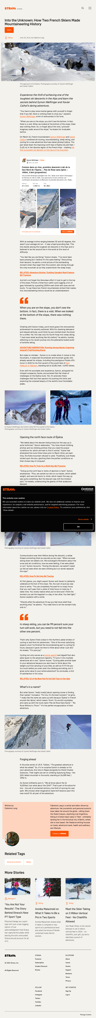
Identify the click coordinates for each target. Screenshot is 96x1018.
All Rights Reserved (11, 970)
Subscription (39, 963)
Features (38, 959)
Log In (68, 995)
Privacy (68, 981)
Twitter (37, 998)
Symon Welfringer (27, 116)
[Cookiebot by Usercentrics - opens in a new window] (83, 489)
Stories (68, 966)
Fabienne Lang (38, 38)
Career (68, 963)
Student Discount (41, 966)
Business (69, 974)
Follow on (56, 834)
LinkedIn (38, 1006)
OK (78, 527)
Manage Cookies (85, 1015)
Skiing (28, 862)
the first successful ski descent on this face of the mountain (47, 148)
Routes (37, 970)
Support (68, 970)
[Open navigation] (90, 8)
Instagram (38, 995)
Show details (83, 519)
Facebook (38, 991)
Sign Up (68, 991)
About (68, 959)
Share (9, 30)
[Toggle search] (83, 8)
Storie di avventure (14, 862)
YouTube (38, 1002)
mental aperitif (50, 655)
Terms (68, 977)
